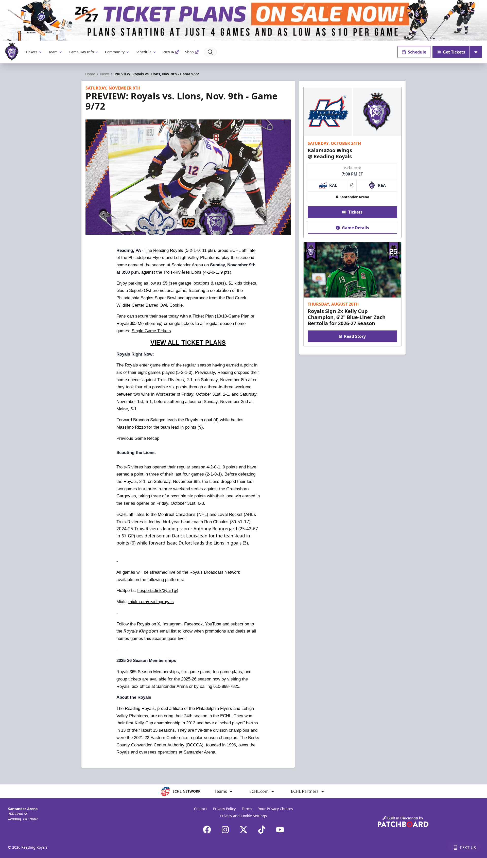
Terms (247, 808)
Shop (189, 51)
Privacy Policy (224, 808)
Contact (200, 808)
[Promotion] (243, 20)
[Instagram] (225, 829)
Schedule (143, 51)
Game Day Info (81, 51)
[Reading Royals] (12, 51)
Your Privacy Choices (275, 808)
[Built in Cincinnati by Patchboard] (403, 821)
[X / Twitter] (243, 829)
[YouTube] (280, 829)
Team (53, 51)
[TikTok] (262, 829)
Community (115, 51)
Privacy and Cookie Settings (243, 815)
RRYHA (168, 51)
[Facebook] (207, 829)
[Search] (210, 52)
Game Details (355, 228)
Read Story (355, 336)
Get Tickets (454, 52)
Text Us (467, 847)
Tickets (31, 51)
